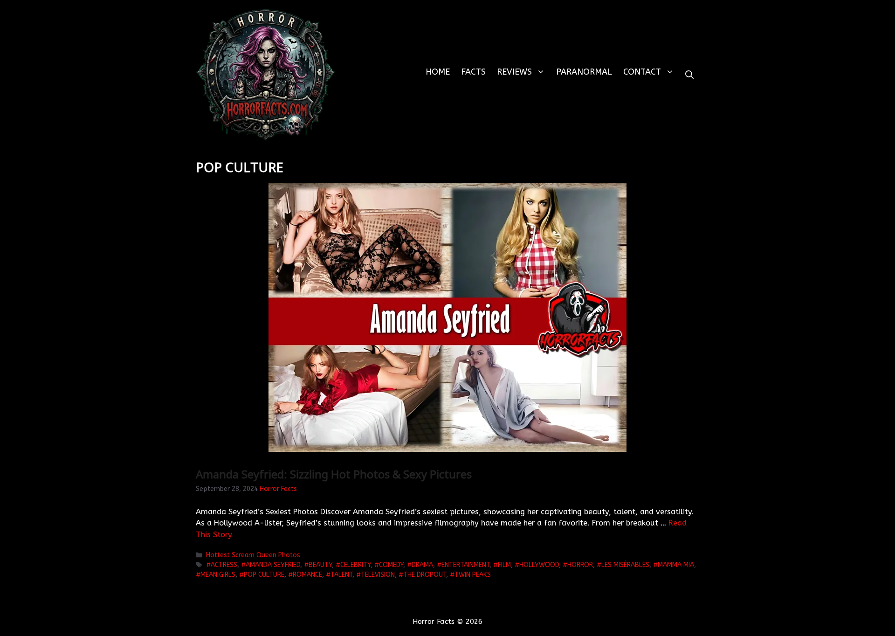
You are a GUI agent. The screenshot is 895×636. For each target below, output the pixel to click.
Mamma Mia (676, 565)
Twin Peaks (472, 575)
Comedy (391, 565)
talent (341, 575)
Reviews (514, 72)
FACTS (473, 72)
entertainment (465, 565)
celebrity (355, 565)
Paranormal (584, 72)
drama (422, 565)
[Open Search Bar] (689, 75)
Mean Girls (217, 575)
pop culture (264, 575)
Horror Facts (278, 489)
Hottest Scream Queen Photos (253, 555)
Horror (580, 565)
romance (307, 575)
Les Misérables (625, 565)
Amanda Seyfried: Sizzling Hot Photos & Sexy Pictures (334, 474)
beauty (320, 565)
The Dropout (424, 575)
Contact (642, 72)
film (504, 565)
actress (224, 565)
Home (438, 72)
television (378, 575)
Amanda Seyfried (273, 565)
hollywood (539, 565)
